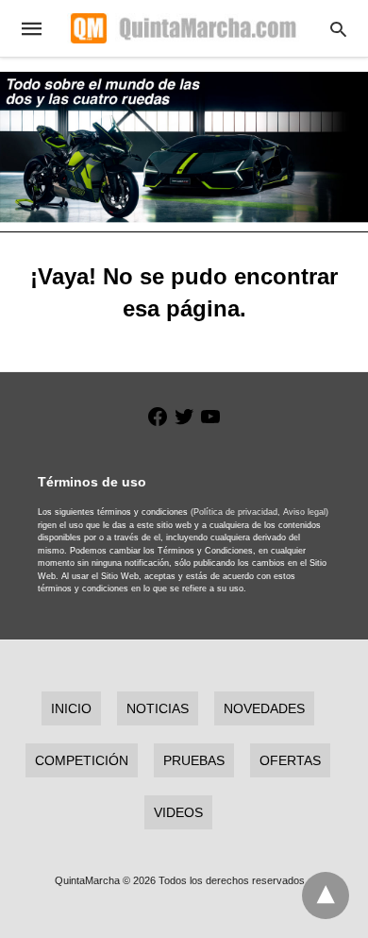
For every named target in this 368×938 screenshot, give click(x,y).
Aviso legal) (305, 512)
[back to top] (325, 895)
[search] (338, 29)
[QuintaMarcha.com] (183, 28)
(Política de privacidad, (235, 512)
